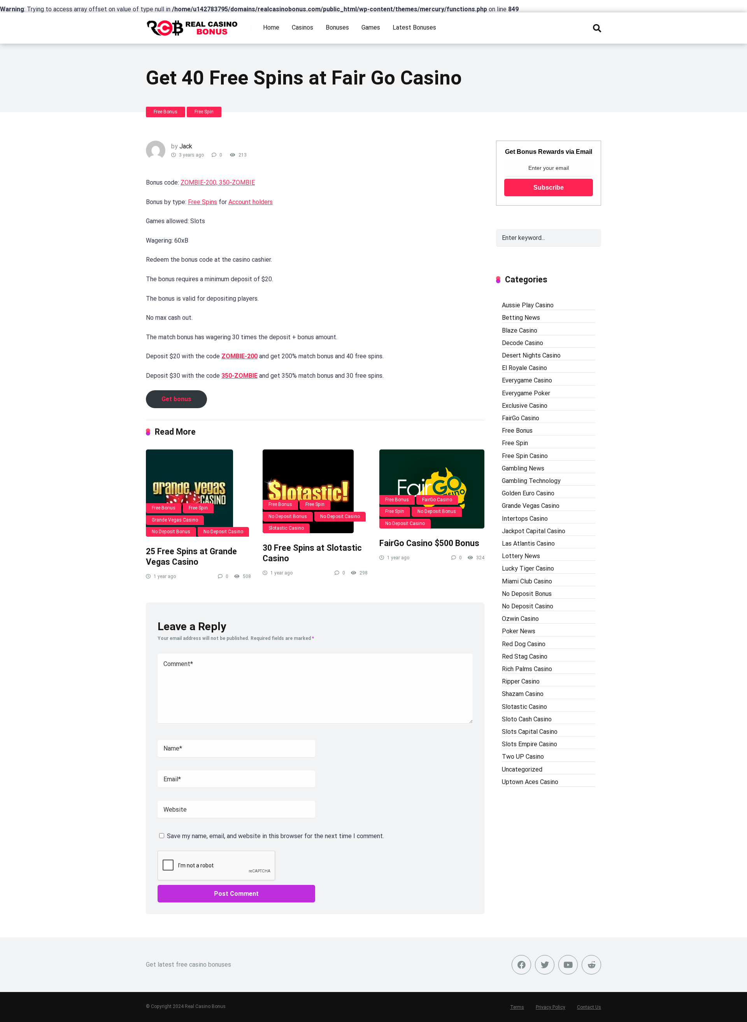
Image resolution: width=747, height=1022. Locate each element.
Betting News (521, 317)
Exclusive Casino (524, 405)
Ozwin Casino (520, 618)
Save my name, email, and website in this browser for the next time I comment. (275, 836)
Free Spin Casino (525, 456)
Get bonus (176, 399)
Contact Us (589, 1007)
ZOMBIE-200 (239, 356)
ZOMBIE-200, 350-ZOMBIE (218, 182)
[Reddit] (591, 964)
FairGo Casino (437, 499)
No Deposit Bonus (171, 531)
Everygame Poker (526, 393)
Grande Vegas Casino (175, 520)
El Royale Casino (524, 368)
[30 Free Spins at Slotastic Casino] (315, 491)
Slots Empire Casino (529, 744)
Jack (185, 146)
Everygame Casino (527, 380)
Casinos (302, 27)
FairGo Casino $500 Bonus (429, 543)
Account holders (250, 202)
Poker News (518, 631)
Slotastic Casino (286, 528)
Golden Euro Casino (528, 493)
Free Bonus (165, 112)
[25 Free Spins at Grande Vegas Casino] (198, 493)
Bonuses (337, 27)
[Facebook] (521, 964)
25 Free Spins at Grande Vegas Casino (191, 556)
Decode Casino (522, 343)
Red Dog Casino (523, 644)
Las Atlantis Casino (528, 543)
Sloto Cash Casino (527, 719)
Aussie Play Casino (528, 305)
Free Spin (204, 112)
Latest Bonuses (414, 27)
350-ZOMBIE (239, 375)
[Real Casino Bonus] (193, 25)
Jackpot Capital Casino (533, 531)
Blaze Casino (519, 330)
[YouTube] (568, 964)
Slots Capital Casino (530, 731)
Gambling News (523, 468)
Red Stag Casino (524, 656)
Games (370, 27)
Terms (517, 1007)
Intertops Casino (525, 518)
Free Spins (202, 202)
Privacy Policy (550, 1007)
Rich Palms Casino (527, 669)
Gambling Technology (531, 481)
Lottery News (521, 556)
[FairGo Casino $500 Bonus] (431, 489)
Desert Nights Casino (531, 355)
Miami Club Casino (527, 581)
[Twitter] (544, 964)
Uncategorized (522, 769)
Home (271, 27)
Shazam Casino (523, 694)
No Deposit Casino (223, 531)
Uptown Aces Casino (530, 782)
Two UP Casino (523, 756)
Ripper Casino (521, 681)
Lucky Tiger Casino (528, 568)
